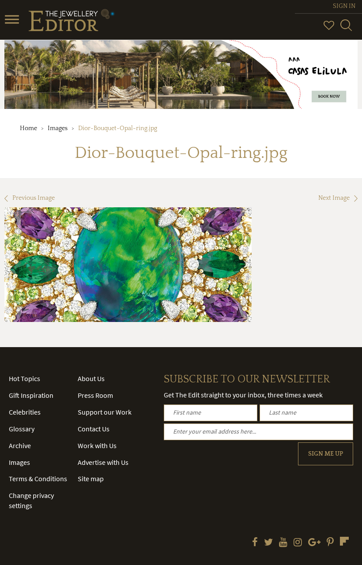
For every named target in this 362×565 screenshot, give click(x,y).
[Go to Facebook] (255, 543)
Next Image (334, 198)
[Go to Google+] (314, 543)
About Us (91, 378)
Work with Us (97, 445)
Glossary (21, 428)
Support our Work (105, 412)
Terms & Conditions (38, 478)
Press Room (95, 395)
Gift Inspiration (31, 395)
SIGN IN (344, 6)
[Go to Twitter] (268, 543)
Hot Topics (24, 378)
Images (58, 128)
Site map (91, 478)
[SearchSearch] (346, 29)
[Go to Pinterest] (330, 543)
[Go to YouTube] (283, 543)
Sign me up (325, 453)
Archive (20, 445)
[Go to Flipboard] (344, 541)
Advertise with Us (103, 462)
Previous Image (33, 198)
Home (28, 128)
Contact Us (93, 428)
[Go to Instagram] (298, 543)
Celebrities (25, 412)
